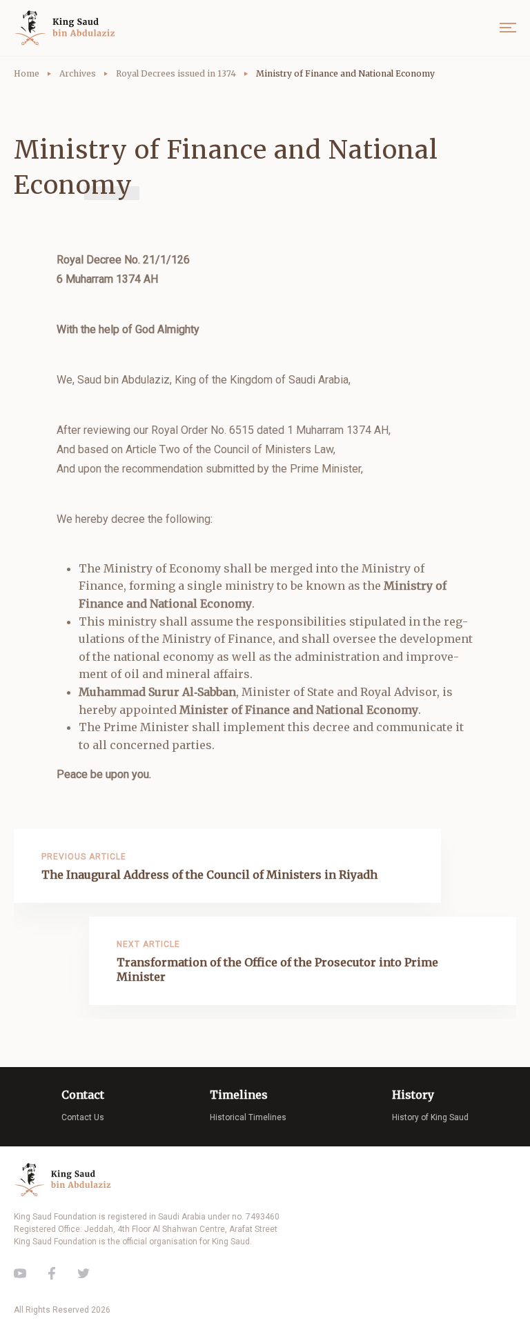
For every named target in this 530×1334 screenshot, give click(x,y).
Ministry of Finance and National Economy (345, 73)
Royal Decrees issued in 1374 (176, 73)
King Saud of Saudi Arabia (67, 28)
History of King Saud (430, 1117)
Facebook (52, 1273)
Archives (77, 73)
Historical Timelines (248, 1117)
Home (26, 73)
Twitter (83, 1273)
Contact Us (82, 1117)
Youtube (20, 1273)
